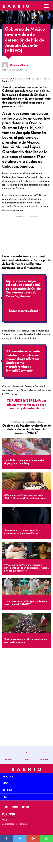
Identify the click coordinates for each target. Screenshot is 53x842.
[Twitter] (19, 838)
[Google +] (33, 838)
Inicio (3, 79)
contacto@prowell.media (15, 823)
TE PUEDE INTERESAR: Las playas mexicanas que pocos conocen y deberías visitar (26, 404)
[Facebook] (6, 838)
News (8, 79)
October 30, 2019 (18, 314)
